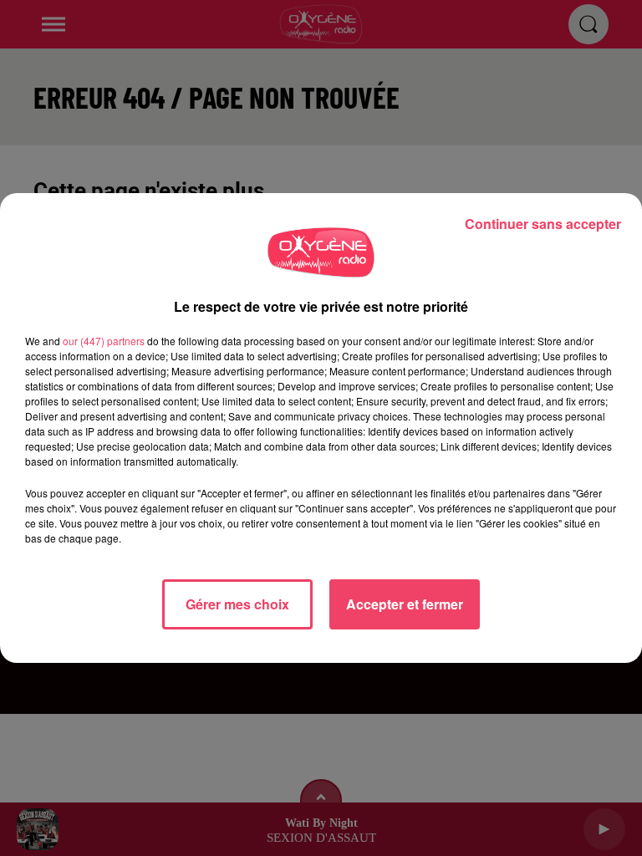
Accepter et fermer (404, 604)
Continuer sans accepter (543, 223)
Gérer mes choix (237, 604)
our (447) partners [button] (104, 341)
